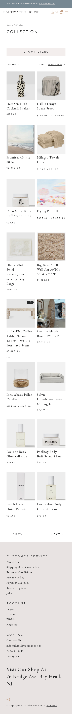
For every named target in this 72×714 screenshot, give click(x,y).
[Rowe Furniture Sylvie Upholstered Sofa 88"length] (51, 376)
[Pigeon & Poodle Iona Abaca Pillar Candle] (21, 376)
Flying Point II (47, 211)
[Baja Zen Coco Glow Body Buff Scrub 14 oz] (21, 193)
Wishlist (12, 619)
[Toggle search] (57, 12)
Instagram (13, 656)
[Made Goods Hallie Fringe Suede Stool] (51, 85)
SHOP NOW (47, 4)
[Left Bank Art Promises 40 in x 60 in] (21, 139)
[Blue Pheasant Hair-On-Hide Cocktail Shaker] (21, 85)
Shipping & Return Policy (23, 567)
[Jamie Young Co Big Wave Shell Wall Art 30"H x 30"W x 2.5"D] (51, 246)
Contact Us (14, 640)
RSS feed (52, 705)
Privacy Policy (15, 577)
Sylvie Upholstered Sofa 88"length (49, 399)
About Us (13, 562)
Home (9, 25)
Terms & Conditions (19, 572)
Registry (12, 624)
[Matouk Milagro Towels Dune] (51, 139)
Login (10, 609)
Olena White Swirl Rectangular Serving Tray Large (16, 275)
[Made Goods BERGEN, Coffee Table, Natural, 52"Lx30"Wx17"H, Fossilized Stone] (21, 313)
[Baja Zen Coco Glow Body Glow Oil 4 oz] (51, 486)
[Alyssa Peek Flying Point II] (51, 193)
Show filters (36, 52)
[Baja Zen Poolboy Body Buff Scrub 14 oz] (51, 433)
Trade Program (16, 588)
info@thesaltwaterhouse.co (24, 645)
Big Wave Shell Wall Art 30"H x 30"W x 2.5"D (48, 270)
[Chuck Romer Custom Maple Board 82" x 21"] (51, 313)
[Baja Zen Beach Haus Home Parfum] (21, 486)
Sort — (43, 64)
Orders (11, 614)
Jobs (9, 593)
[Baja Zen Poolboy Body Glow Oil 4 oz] (21, 433)
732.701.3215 (15, 651)
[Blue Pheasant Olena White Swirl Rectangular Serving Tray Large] (21, 246)
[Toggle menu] (66, 12)
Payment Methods (18, 582)
